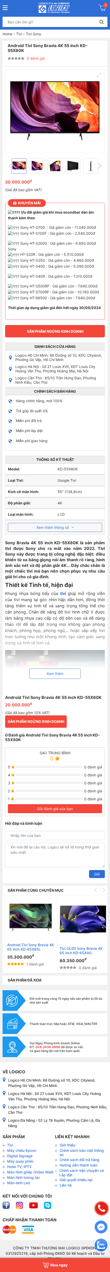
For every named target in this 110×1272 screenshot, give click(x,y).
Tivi (19, 34)
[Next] (99, 166)
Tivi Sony (33, 34)
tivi (63, 593)
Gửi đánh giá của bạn (55, 808)
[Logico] (54, 8)
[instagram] (20, 1205)
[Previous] (11, 166)
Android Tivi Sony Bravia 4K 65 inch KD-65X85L (28, 947)
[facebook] (7, 1205)
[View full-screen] (99, 75)
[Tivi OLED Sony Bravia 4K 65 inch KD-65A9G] (81, 919)
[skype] (47, 1205)
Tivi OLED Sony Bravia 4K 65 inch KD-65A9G (79, 950)
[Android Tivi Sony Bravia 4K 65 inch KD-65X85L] (28, 917)
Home (7, 34)
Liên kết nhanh (72, 1136)
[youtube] (34, 1205)
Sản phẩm (14, 1136)
